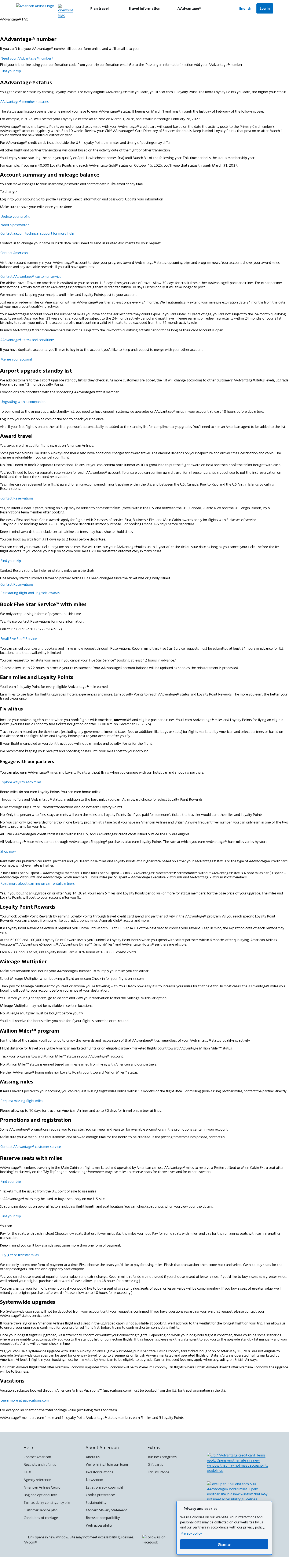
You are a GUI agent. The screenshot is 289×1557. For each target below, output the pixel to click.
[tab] (99, 8)
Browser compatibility (103, 1518)
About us (93, 1457)
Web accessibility (99, 1525)
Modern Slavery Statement (106, 1510)
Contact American (37, 1457)
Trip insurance (158, 1472)
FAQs (28, 1472)
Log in (265, 8)
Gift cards (155, 1464)
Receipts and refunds (40, 1464)
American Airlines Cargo (42, 1487)
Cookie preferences (101, 1495)
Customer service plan (41, 1510)
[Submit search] (221, 8)
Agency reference (37, 1480)
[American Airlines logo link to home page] (35, 8)
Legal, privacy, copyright (104, 1487)
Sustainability (96, 1502)
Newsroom (94, 1480)
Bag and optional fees (40, 1495)
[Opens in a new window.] (65, 11)
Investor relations (99, 1472)
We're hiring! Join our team (107, 1464)
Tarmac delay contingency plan (47, 1502)
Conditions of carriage (41, 1518)
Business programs (162, 1457)
